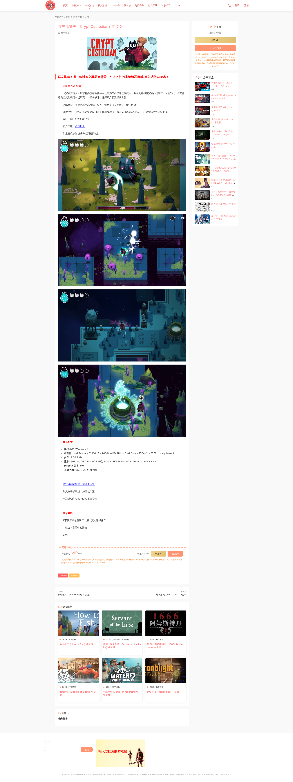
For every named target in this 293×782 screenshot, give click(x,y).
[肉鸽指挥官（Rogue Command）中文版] (202, 98)
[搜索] (229, 5)
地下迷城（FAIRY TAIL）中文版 (171, 594)
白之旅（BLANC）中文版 (223, 204)
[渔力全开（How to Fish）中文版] (78, 623)
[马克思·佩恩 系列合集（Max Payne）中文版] (202, 171)
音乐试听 (165, 5)
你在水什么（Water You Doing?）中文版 (121, 693)
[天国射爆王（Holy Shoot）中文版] (202, 110)
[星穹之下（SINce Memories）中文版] (202, 219)
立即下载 (216, 48)
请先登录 (175, 553)
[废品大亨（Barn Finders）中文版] (202, 122)
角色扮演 (74, 575)
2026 (177, 5)
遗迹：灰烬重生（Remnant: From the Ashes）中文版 (223, 194)
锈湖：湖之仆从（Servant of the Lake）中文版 (122, 646)
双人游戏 (102, 5)
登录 (65, 718)
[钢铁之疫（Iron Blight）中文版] (165, 670)
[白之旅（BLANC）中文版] (202, 207)
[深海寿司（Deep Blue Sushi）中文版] (78, 670)
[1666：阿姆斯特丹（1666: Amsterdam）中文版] (165, 623)
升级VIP (158, 553)
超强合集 (139, 5)
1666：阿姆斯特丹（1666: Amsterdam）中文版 (165, 646)
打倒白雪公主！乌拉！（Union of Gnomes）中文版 (223, 86)
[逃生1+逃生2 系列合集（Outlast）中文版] (202, 135)
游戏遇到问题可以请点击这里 (79, 484)
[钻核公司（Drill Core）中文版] (202, 147)
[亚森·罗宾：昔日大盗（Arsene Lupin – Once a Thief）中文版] (202, 183)
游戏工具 (152, 5)
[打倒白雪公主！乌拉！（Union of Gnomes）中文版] (202, 86)
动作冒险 (63, 575)
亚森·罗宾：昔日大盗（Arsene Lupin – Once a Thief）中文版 (223, 182)
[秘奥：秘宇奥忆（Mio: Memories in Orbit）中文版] (202, 159)
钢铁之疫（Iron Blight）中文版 (163, 691)
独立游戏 (89, 5)
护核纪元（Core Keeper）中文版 (74, 594)
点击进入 (80, 126)
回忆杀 (127, 5)
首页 (65, 5)
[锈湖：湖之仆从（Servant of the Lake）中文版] (122, 623)
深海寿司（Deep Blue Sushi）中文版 (78, 693)
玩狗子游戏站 (50, 5)
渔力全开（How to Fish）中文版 (76, 644)
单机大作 (76, 5)
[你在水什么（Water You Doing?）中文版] (122, 670)
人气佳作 (115, 5)
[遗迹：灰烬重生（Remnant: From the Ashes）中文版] (202, 195)
